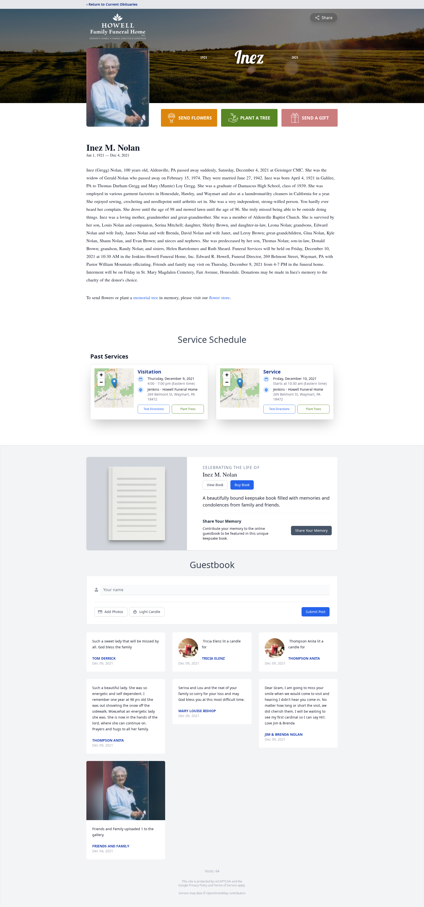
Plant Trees (188, 409)
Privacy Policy (198, 885)
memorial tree (145, 297)
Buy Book (242, 484)
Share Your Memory (311, 530)
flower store (219, 297)
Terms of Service (225, 885)
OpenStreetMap (217, 893)
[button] (114, 383)
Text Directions (154, 409)
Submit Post (315, 611)
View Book (215, 484)
